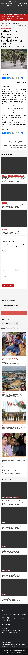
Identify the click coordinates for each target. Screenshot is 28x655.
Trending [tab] (16, 328)
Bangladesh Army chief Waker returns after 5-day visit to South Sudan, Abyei (13, 428)
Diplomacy (18, 16)
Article (14, 14)
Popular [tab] (9, 328)
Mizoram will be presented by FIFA (12, 141)
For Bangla (4, 3)
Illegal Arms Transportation (10, 18)
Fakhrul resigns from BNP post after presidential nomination (11, 471)
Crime (9, 20)
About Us (9, 5)
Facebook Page (11, 3)
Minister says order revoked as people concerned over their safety (15, 145)
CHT (17, 14)
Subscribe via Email (17, 5)
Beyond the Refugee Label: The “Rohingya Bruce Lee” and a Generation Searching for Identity (13, 179)
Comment (5, 251)
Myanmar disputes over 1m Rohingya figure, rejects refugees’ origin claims (13, 205)
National (4, 425)
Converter (24, 3)
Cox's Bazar (12, 175)
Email (17, 270)
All (12, 652)
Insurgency (21, 18)
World (9, 28)
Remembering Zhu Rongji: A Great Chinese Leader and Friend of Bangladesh (13, 461)
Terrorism (5, 20)
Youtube (18, 3)
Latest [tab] (3, 328)
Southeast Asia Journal (18, 46)
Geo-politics (9, 14)
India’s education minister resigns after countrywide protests (12, 231)
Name (4, 270)
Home (3, 14)
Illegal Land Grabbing (8, 16)
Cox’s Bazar (22, 14)
